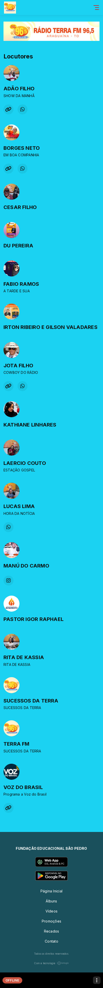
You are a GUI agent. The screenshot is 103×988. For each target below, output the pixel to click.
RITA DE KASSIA (24, 657)
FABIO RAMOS (21, 284)
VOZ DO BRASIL (23, 787)
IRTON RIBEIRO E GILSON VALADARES (51, 327)
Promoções (51, 921)
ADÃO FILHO (19, 89)
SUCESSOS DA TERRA (31, 701)
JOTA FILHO (18, 366)
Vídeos (52, 911)
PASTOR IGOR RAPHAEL (34, 619)
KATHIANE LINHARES (30, 425)
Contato (51, 941)
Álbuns (51, 901)
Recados (51, 931)
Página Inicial (51, 891)
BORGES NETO (22, 148)
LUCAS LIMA (19, 506)
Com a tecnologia (44, 963)
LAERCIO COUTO (25, 463)
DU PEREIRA (18, 246)
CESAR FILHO (20, 207)
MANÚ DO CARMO (26, 566)
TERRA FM (17, 744)
